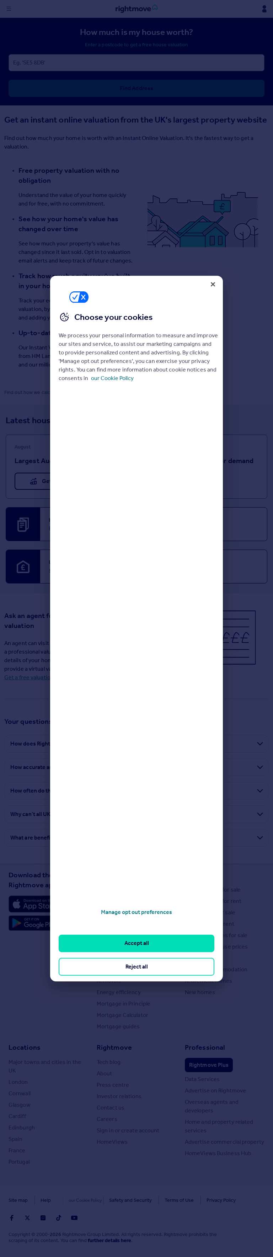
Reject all (136, 966)
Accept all (136, 943)
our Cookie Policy (112, 378)
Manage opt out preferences (136, 912)
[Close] (213, 284)
